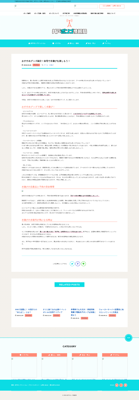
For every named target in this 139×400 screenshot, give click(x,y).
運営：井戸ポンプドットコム (19, 385)
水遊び (51, 65)
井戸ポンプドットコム (38, 43)
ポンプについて (54, 13)
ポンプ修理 (27, 13)
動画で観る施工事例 (97, 13)
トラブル (58, 43)
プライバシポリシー (34, 385)
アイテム (108, 43)
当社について (111, 13)
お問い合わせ (44, 385)
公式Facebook (55, 385)
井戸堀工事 (66, 13)
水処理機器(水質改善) (80, 13)
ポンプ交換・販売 (39, 13)
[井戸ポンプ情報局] (69, 24)
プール (46, 65)
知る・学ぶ (92, 43)
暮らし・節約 (74, 43)
